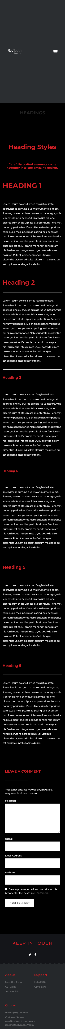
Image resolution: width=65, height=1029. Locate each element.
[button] (55, 51)
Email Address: (13, 855)
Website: (10, 872)
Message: (10, 800)
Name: (8, 838)
